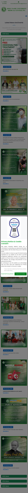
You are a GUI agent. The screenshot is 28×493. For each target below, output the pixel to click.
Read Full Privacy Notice (7, 274)
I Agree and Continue (20, 274)
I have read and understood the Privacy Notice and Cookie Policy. (15, 269)
